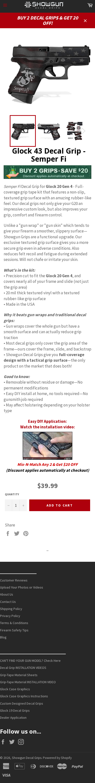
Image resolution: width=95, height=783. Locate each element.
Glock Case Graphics (15, 689)
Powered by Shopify (57, 758)
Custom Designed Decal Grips (21, 703)
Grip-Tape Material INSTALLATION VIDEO (28, 682)
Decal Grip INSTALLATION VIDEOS (23, 667)
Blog (3, 637)
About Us (6, 594)
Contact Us (8, 601)
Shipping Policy (11, 609)
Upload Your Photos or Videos (21, 587)
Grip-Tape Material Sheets (19, 675)
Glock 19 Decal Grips (15, 710)
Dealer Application (13, 717)
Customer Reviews (14, 580)
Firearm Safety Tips (14, 630)
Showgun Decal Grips (26, 758)
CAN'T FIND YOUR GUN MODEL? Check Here (30, 660)
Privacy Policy (10, 616)
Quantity (12, 494)
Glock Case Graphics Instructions (24, 696)
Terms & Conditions (14, 623)
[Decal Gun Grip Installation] (47, 446)
